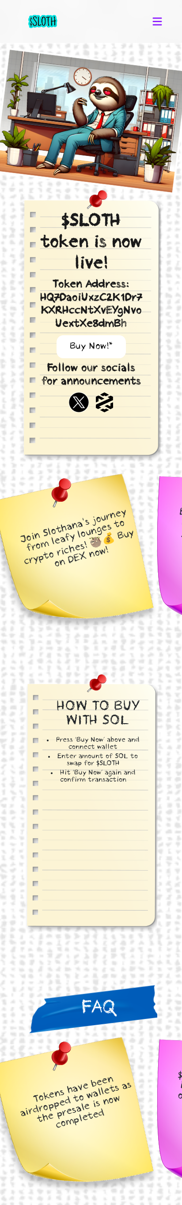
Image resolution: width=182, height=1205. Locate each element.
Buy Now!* (91, 347)
